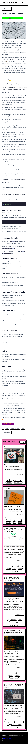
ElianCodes (3, 736)
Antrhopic (4, 43)
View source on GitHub (7, 738)
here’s (11, 59)
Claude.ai (18, 42)
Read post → (19, 474)
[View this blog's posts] (23, 3)
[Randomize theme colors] (25, 2)
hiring (7, 81)
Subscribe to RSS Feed (7, 741)
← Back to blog (6, 8)
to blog (22, 442)
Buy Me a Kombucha (6, 740)
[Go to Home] (20, 3)
